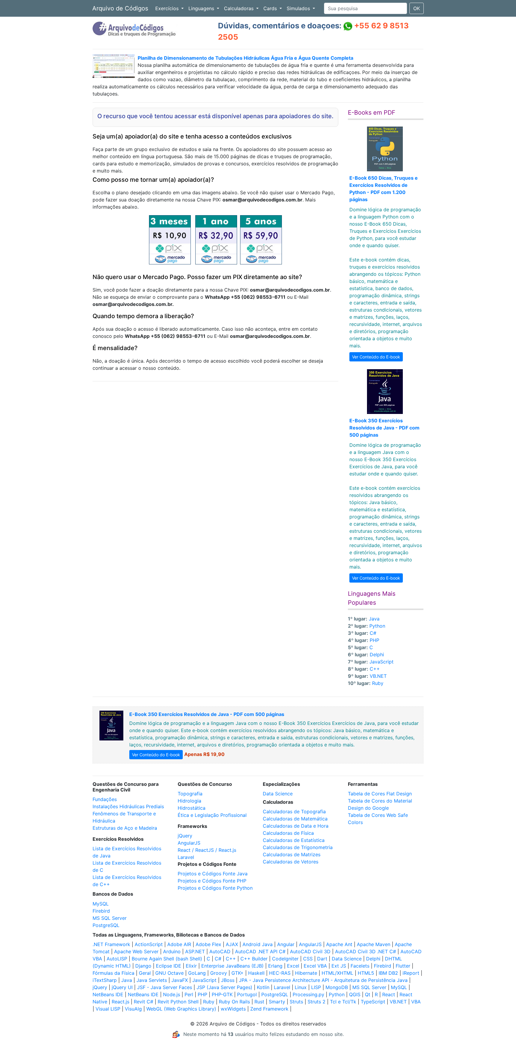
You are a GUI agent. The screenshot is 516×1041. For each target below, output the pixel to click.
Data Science (278, 794)
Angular (285, 944)
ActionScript (149, 944)
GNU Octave (169, 973)
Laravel (186, 857)
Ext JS (338, 966)
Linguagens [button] (202, 8)
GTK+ (237, 973)
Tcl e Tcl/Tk (343, 1002)
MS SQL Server (110, 918)
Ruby (377, 683)
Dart (322, 959)
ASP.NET (195, 951)
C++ (375, 669)
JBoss (227, 980)
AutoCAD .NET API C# (260, 951)
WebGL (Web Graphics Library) (181, 1009)
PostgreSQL (106, 925)
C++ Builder (254, 959)
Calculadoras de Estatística (294, 840)
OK (416, 8)
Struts (296, 1002)
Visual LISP (108, 1009)
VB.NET (378, 676)
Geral (145, 973)
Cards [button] (270, 8)
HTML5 (366, 973)
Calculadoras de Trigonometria (298, 847)
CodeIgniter (285, 959)
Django (143, 966)
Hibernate (306, 973)
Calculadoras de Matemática (295, 819)
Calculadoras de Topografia (294, 811)
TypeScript (373, 1002)
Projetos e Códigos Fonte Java (213, 874)
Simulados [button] (299, 8)
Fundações (105, 799)
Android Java (257, 944)
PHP (374, 640)
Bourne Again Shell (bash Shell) (167, 959)
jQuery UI (122, 987)
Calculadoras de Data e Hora (295, 826)
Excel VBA (315, 966)
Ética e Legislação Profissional (212, 815)
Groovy (218, 973)
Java (374, 619)
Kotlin (263, 987)
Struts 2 (316, 1002)
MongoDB (336, 987)
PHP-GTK (222, 994)
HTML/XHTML (337, 973)
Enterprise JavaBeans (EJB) (232, 966)
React (388, 994)
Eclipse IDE (168, 966)
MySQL (101, 904)
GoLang (197, 973)
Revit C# (143, 1002)
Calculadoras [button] (239, 8)
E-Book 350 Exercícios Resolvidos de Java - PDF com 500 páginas (384, 428)
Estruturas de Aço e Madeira (125, 828)
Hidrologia (189, 801)
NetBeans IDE (108, 994)
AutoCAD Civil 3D (310, 951)
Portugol (247, 994)
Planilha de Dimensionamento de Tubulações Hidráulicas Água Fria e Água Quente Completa (245, 58)
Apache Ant (339, 944)
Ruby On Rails (234, 1002)
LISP (316, 987)
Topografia (190, 794)
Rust (259, 1002)
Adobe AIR (179, 944)
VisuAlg (133, 1009)
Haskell (256, 973)
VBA (416, 1002)
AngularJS (189, 843)
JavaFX (179, 980)
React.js (120, 1002)
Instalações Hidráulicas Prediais (128, 806)
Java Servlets (151, 980)
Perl (189, 994)
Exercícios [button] (167, 8)
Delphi (377, 654)
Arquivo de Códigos (120, 8)
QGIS (354, 994)
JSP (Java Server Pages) (224, 987)
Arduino (172, 951)
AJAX (232, 944)
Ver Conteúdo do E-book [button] (376, 356)
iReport (411, 973)
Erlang (275, 966)
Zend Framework (269, 1009)
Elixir (191, 966)
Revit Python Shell (178, 1002)
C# (373, 633)
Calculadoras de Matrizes (291, 854)
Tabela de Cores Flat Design (380, 794)
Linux (301, 987)
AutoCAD (220, 951)
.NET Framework (111, 944)
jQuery (185, 836)
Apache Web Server (136, 951)
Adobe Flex (208, 944)
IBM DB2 (388, 973)
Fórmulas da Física (113, 973)
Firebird (101, 911)
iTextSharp (105, 980)
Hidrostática (191, 808)
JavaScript (381, 662)
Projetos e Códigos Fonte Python (215, 888)
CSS (308, 959)
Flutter (403, 966)
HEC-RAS (280, 973)
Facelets (360, 966)
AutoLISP (117, 959)
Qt (367, 994)
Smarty (277, 1002)
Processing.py (308, 994)
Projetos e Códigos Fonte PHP (212, 881)
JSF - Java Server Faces (164, 987)
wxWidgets (233, 1009)
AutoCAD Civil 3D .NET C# (365, 951)
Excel (293, 966)
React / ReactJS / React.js (207, 850)
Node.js (171, 994)
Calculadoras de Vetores (290, 862)
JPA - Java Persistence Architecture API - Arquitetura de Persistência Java (323, 980)
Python (377, 626)
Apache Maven (373, 944)
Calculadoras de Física (288, 833)
